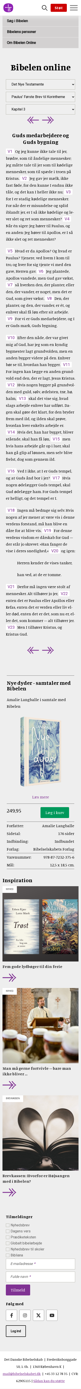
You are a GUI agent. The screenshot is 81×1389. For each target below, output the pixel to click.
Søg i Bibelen (17, 21)
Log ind (16, 1331)
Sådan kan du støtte (49, 1381)
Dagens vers (21, 1231)
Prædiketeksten (23, 1237)
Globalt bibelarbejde (26, 1243)
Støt (59, 7)
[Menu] (74, 7)
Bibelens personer (21, 32)
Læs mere (40, 796)
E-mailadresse (21, 1264)
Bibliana (17, 1255)
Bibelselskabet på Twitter (38, 1315)
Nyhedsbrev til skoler (27, 1249)
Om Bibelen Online (21, 43)
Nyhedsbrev (20, 1225)
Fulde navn (19, 1276)
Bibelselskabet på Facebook (11, 1315)
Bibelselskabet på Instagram (25, 1315)
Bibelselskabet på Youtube (52, 1315)
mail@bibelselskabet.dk (22, 1373)
